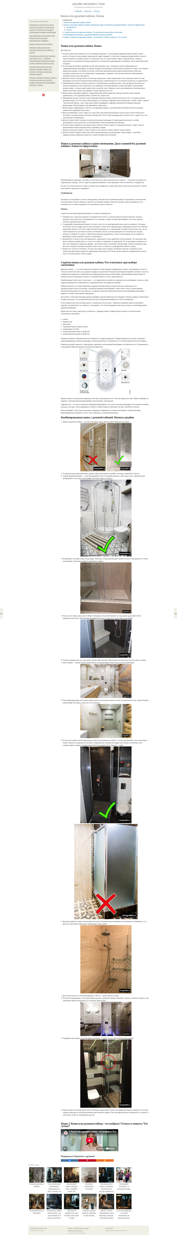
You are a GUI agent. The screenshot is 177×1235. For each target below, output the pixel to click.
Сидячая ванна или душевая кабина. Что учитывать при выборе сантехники (93, 32)
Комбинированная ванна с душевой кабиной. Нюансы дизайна (88, 34)
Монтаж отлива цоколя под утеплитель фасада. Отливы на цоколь (41, 50)
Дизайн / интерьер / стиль (88, 4)
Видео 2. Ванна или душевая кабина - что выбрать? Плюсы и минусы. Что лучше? (95, 37)
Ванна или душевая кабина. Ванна (77, 22)
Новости (88, 10)
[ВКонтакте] (69, 1160)
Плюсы (69, 30)
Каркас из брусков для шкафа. (41, 44)
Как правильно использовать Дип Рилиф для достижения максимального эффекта (42, 38)
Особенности (71, 27)
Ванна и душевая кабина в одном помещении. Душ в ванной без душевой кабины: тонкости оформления (104, 25)
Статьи (96, 10)
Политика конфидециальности (75, 1230)
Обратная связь (109, 1228)
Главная (78, 10)
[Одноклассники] (105, 1160)
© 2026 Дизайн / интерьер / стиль (38, 1228)
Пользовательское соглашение (81, 1228)
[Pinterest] (87, 1160)
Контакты (70, 1228)
